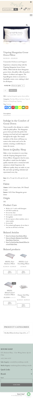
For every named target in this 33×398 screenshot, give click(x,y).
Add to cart (13, 90)
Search (16, 9)
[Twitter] (9, 107)
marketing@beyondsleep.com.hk (21, 366)
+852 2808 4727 (6, 358)
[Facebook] (6, 107)
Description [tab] (7, 113)
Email (2, 377)
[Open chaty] (28, 394)
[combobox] (16, 332)
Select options (10, 272)
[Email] (23, 107)
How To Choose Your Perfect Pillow (16, 236)
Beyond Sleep (18, 395)
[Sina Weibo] (19, 107)
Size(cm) (7, 85)
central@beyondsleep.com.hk (19, 362)
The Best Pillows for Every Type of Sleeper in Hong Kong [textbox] (17, 333)
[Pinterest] (13, 107)
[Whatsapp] (16, 107)
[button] (26, 25)
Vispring (19, 101)
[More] (26, 107)
